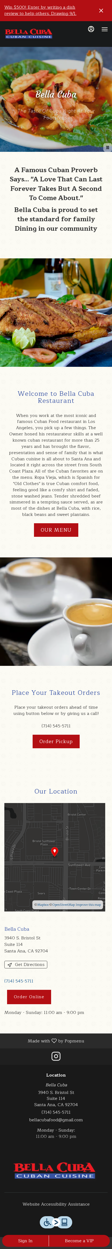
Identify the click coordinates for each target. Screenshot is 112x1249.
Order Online (29, 996)
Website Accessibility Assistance (56, 1204)
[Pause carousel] (107, 147)
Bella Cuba (56, 1172)
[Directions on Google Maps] (54, 857)
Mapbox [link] (43, 904)
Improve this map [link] (88, 904)
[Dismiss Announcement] (101, 10)
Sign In (25, 1240)
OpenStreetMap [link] (63, 904)
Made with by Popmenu (44, 1040)
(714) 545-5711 (56, 1112)
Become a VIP (79, 1240)
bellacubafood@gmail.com (56, 1120)
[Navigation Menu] (105, 29)
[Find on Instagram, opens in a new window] (56, 1058)
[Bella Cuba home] (28, 35)
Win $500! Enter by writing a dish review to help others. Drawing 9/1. (40, 10)
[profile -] (91, 29)
